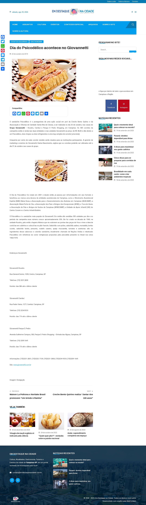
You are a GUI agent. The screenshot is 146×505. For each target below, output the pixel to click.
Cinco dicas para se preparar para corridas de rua (125, 160)
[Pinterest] (2, 50)
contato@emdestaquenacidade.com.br (27, 473)
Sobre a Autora (124, 1)
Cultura (41, 24)
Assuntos (27, 24)
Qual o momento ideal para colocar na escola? (124, 126)
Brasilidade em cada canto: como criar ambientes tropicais (123, 174)
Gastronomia (36, 42)
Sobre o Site (109, 24)
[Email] (2, 64)
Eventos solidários (19, 42)
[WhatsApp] (2, 46)
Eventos (55, 24)
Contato (135, 1)
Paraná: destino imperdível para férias (123, 137)
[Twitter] (2, 41)
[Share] (2, 68)
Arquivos (93, 24)
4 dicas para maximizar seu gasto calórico (124, 148)
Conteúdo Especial (74, 24)
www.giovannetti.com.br (22, 365)
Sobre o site (111, 1)
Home (15, 24)
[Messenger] (2, 55)
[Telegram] (2, 59)
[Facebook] (2, 37)
